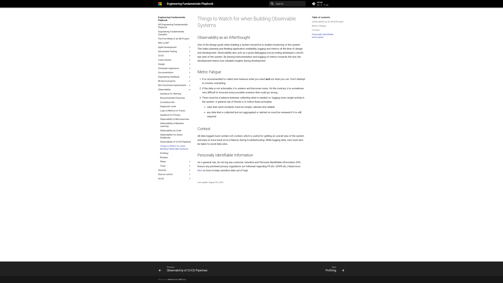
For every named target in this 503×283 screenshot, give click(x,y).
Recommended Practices (172, 98)
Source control (165, 174)
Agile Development (167, 47)
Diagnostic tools (168, 106)
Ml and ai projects (166, 81)
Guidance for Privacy (170, 115)
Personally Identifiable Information (322, 36)
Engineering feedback (168, 76)
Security (162, 170)
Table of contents (321, 17)
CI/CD (161, 55)
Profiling (164, 153)
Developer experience (168, 68)
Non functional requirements (172, 85)
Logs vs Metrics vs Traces (172, 110)
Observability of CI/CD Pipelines (175, 141)
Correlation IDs (167, 102)
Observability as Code (170, 130)
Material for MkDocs (177, 279)
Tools (162, 166)
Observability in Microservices (174, 119)
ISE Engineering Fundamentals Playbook (173, 26)
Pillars (163, 161)
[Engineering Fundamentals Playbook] (160, 4)
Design (161, 64)
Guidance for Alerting (170, 93)
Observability (164, 89)
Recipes (164, 157)
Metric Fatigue (319, 26)
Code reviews (164, 60)
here (199, 170)
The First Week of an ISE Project (173, 38)
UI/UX (161, 178)
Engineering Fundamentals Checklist (171, 33)
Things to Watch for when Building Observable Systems (174, 147)
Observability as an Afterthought (327, 21)
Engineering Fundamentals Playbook (171, 18)
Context (316, 30)
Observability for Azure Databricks (171, 136)
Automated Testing (167, 51)
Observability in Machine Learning (172, 124)
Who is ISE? (163, 43)
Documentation (165, 72)
